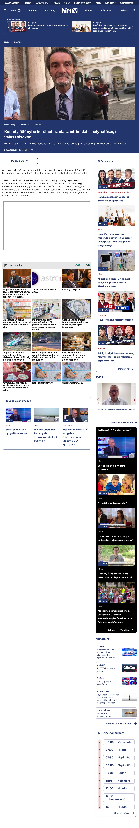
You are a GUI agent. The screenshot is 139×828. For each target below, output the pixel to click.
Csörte (100, 678)
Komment (102, 315)
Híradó (100, 646)
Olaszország (9, 124)
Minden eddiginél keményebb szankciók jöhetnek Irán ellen (45, 435)
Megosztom (17, 160)
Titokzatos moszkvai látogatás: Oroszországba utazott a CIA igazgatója (75, 437)
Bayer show (103, 691)
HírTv (6, 42)
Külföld (17, 42)
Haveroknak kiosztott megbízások (116, 319)
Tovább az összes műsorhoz (119, 723)
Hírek (8, 425)
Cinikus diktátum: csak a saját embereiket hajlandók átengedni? (115, 538)
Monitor (101, 348)
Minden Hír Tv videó (119, 630)
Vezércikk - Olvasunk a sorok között (114, 192)
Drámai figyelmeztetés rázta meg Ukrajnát (116, 409)
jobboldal (37, 124)
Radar (122, 773)
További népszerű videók (121, 422)
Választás (24, 124)
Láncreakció (67, 425)
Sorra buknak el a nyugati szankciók (16, 431)
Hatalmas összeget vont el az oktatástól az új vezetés (48, 26)
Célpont (101, 665)
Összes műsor (122, 813)
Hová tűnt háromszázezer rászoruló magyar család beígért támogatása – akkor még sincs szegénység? (113, 28)
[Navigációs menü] (5, 10)
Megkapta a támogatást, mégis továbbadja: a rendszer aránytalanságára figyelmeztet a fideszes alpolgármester (115, 616)
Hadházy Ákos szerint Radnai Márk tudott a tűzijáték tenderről (115, 575)
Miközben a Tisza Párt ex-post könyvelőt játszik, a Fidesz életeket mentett (114, 282)
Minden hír (124, 368)
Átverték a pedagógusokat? (112, 503)
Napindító (124, 757)
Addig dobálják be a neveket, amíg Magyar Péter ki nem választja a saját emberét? (116, 357)
